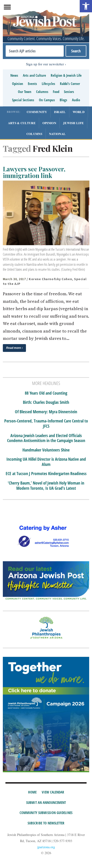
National (57, 133)
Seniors (69, 91)
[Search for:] (35, 51)
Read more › (14, 348)
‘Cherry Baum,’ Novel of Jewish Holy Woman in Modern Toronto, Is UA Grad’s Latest (46, 486)
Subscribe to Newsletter (46, 823)
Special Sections (23, 99)
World (79, 112)
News (14, 75)
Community (37, 112)
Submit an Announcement (46, 802)
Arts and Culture (34, 75)
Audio (76, 99)
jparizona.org (46, 847)
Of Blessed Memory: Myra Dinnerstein (46, 411)
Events (32, 83)
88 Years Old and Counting (46, 393)
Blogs (63, 99)
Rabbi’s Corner (70, 83)
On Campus (47, 99)
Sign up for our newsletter (45, 64)
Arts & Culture (22, 123)
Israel (60, 112)
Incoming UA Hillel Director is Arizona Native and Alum (46, 462)
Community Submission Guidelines (46, 812)
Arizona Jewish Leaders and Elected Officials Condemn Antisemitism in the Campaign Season (46, 438)
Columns (42, 91)
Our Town (24, 91)
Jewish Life (73, 123)
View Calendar (53, 792)
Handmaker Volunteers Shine (46, 450)
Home (32, 792)
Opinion (17, 83)
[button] (86, 6)
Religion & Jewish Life (66, 75)
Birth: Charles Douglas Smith (46, 402)
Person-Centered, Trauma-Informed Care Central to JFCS (46, 423)
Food (56, 91)
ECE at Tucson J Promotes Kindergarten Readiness (46, 473)
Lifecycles (48, 83)
